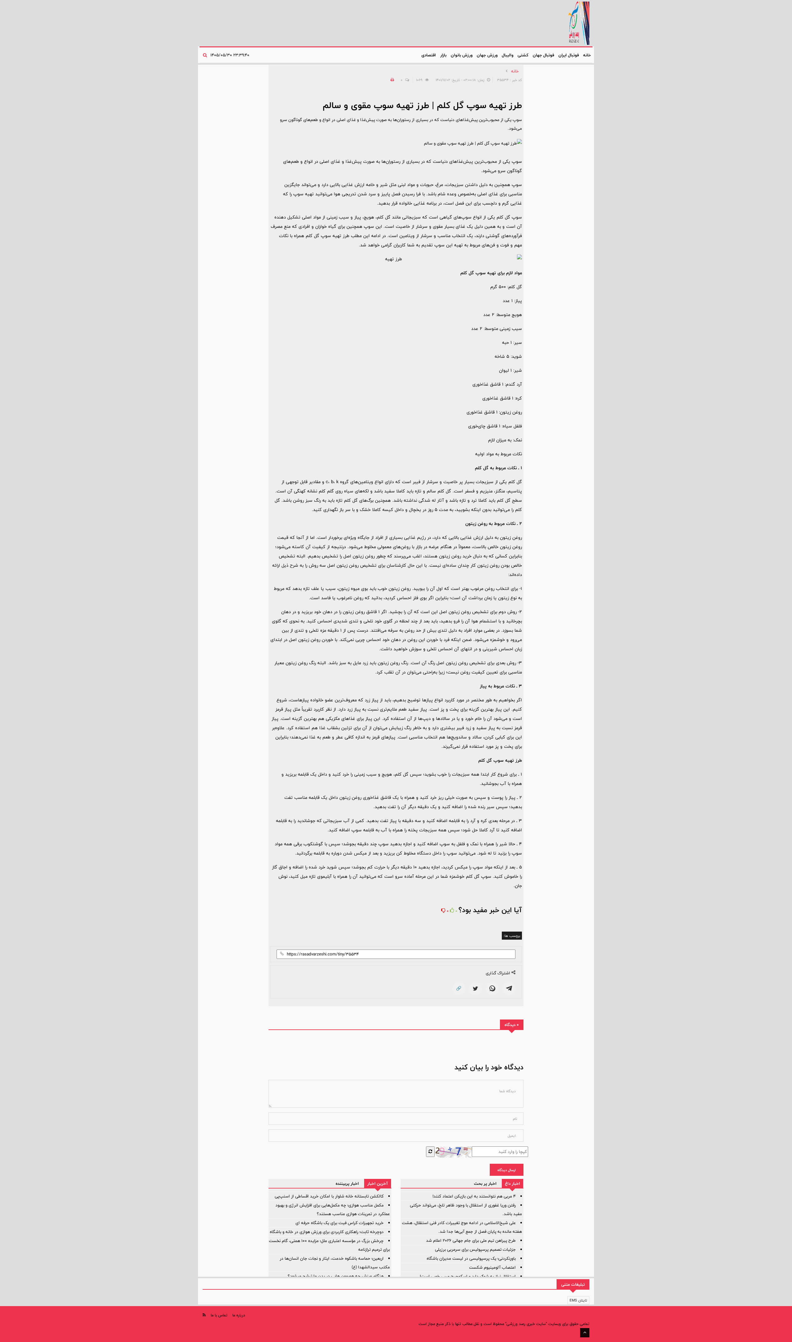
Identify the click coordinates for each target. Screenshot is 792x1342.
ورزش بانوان (461, 55)
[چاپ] (391, 80)
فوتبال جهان (543, 55)
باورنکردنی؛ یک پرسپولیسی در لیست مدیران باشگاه (471, 1258)
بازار (443, 55)
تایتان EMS (578, 1300)
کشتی (523, 55)
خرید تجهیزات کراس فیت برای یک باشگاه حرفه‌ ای (339, 1223)
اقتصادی (428, 55)
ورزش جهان (487, 55)
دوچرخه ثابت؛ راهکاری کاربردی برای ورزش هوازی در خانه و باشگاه (327, 1232)
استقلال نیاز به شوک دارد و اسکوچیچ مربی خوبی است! (468, 1276)
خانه (587, 55)
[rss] (204, 1315)
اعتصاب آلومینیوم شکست (492, 1267)
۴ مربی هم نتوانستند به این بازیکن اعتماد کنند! (474, 1196)
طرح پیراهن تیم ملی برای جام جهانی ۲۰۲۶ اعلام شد (471, 1240)
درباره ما (238, 1315)
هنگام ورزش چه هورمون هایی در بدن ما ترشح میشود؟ (336, 1276)
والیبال (507, 55)
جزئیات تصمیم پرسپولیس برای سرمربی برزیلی (475, 1249)
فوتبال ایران (568, 55)
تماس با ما (219, 1315)
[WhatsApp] (492, 988)
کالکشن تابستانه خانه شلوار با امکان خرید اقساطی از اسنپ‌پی (329, 1196)
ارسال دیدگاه (506, 1170)
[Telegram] (508, 988)
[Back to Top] (584, 1332)
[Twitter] (475, 988)
